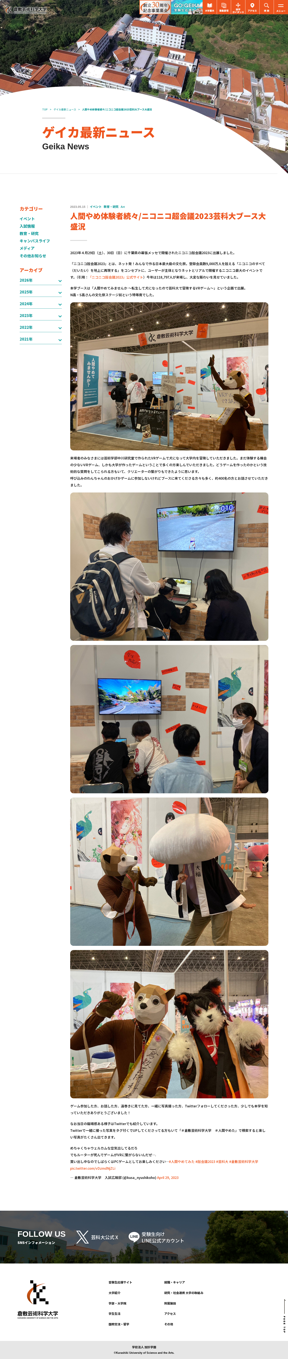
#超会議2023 (205, 1161)
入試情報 (27, 226)
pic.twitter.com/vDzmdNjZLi (92, 1168)
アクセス (170, 1313)
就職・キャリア (174, 1282)
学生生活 (114, 1313)
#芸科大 (222, 1161)
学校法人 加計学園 (144, 1347)
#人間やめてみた (182, 1161)
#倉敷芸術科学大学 (243, 1161)
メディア (27, 248)
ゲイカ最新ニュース (65, 109)
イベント (27, 218)
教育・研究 (29, 233)
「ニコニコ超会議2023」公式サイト (115, 277)
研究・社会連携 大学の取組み (183, 1293)
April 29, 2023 (168, 1177)
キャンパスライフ (35, 240)
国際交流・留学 (119, 1324)
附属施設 (170, 1303)
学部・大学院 (117, 1303)
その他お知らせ (33, 255)
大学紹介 (114, 1293)
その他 (168, 1324)
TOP (45, 109)
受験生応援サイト (120, 1282)
